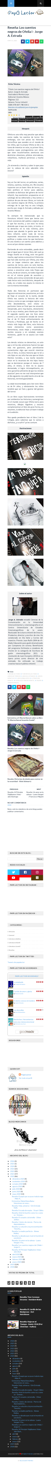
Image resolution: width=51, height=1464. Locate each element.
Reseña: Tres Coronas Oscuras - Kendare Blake (31, 1298)
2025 (12, 1164)
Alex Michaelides (20, 1012)
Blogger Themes (26, 1461)
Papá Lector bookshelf (26, 976)
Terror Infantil (13, 682)
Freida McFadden (20, 984)
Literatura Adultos (15, 939)
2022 (12, 1171)
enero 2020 (17, 1262)
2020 (12, 1176)
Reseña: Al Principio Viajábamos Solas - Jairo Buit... (27, 1251)
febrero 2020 (17, 1259)
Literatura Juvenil (14, 946)
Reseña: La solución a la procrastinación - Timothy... (27, 1228)
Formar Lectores (14, 674)
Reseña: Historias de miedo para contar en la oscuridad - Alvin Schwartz (25, 780)
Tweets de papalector (16, 962)
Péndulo (38, 120)
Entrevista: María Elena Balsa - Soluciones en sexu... (23, 1202)
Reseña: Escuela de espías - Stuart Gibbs (27, 1210)
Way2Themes (28, 1454)
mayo (14, 1373)
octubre (15, 1363)
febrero (15, 1439)
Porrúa (22, 120)
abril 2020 (16, 1254)
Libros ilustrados (29, 676)
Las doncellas (19, 1010)
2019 (12, 1264)
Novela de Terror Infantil (25, 680)
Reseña (39, 680)
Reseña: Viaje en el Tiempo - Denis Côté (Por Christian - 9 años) (31, 1324)
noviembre (16, 1361)
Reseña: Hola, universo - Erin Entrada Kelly (26, 1207)
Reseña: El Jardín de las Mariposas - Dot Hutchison (30, 1312)
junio (14, 1371)
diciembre (16, 1358)
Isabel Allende (19, 1003)
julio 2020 (16, 1189)
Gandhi (36, 117)
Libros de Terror (14, 676)
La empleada (18, 982)
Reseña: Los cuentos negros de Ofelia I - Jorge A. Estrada (24, 749)
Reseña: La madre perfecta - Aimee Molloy (25, 1232)
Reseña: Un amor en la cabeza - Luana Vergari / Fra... (26, 1241)
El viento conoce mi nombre (24, 1001)
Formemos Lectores (29, 674)
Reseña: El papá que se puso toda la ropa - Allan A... (27, 1197)
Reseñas (11, 950)
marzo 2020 (17, 1257)
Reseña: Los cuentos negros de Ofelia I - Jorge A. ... (27, 1246)
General (11, 935)
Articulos (12, 931)
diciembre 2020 (18, 1179)
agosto (15, 1366)
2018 (12, 1267)
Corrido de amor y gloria (23, 991)
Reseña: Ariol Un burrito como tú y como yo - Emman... (27, 1214)
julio (14, 1368)
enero (14, 1441)
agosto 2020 (17, 1186)
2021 (12, 1174)
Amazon (30, 120)
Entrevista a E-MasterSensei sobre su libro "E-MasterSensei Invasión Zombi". (25, 719)
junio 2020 (16, 1191)
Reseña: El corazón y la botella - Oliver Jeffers (26, 1218)
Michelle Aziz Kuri (20, 1024)
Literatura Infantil (14, 943)
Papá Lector (26, 1075)
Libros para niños (23, 678)
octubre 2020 (17, 1184)
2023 (12, 1169)
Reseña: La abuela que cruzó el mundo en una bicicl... (27, 1237)
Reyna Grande (19, 993)
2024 (12, 1166)
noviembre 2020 (18, 1181)
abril (14, 1434)
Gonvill (29, 117)
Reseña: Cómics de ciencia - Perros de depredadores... (26, 1223)
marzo (14, 1436)
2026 (12, 1161)
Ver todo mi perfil (25, 1078)
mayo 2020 (16, 1194)
